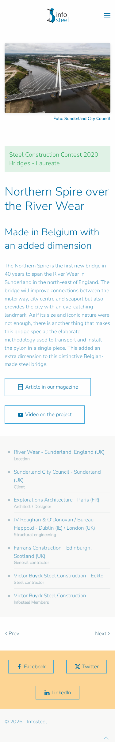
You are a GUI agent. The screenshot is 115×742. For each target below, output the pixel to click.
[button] (107, 15)
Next (100, 633)
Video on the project (48, 414)
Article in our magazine (51, 386)
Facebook (35, 666)
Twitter (90, 666)
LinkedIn (61, 692)
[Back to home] (58, 15)
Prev (14, 633)
